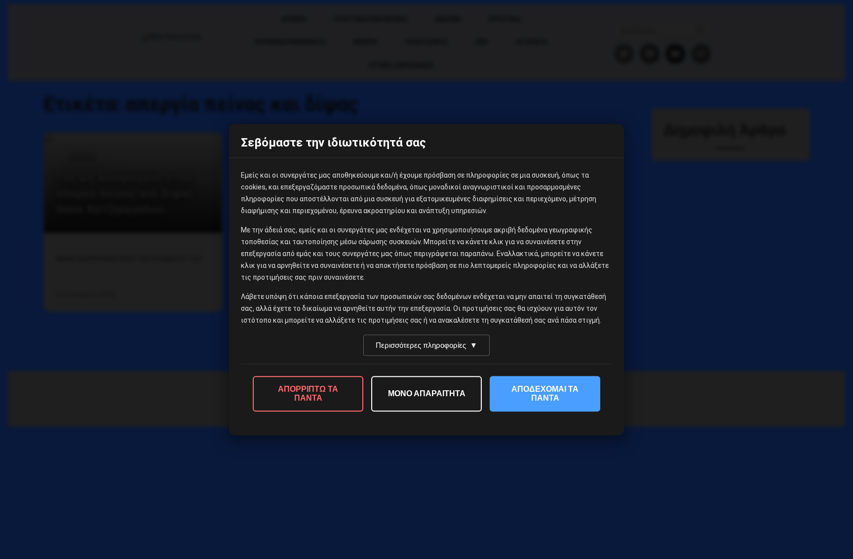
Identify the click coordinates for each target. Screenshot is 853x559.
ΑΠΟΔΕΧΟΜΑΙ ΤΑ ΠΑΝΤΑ (545, 393)
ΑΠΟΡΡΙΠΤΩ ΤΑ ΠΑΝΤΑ (308, 393)
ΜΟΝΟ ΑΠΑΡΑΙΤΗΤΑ (426, 393)
